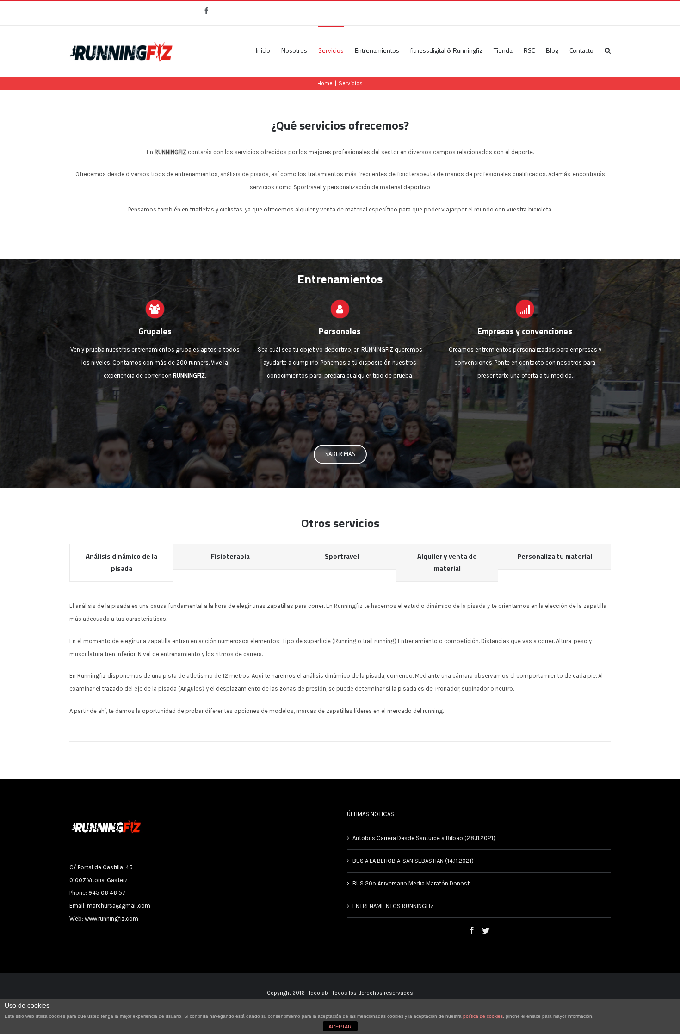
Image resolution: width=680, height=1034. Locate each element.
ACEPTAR (340, 1026)
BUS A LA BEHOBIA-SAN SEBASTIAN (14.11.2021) (413, 860)
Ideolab (318, 993)
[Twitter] (485, 930)
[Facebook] (472, 930)
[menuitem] (268, 50)
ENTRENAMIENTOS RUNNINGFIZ (393, 906)
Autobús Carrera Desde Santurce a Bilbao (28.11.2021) (423, 838)
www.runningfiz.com (111, 918)
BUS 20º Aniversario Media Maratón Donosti (412, 883)
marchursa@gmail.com (118, 905)
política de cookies (483, 1016)
